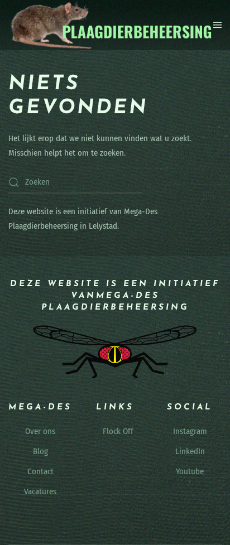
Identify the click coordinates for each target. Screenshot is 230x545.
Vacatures (40, 491)
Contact (40, 471)
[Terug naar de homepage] (110, 25)
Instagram (190, 431)
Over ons (40, 431)
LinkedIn (190, 451)
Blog (40, 451)
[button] (217, 25)
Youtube (190, 471)
